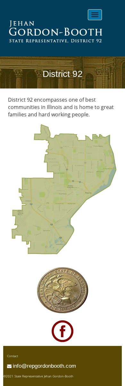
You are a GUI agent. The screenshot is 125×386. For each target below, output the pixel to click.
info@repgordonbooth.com (44, 366)
